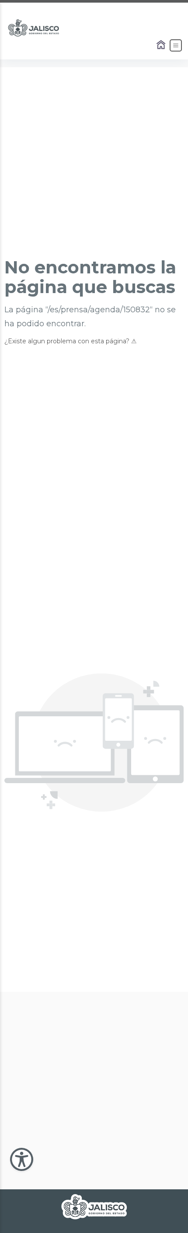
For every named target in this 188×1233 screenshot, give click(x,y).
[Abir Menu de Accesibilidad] (22, 1159)
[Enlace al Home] (162, 45)
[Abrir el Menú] (176, 45)
